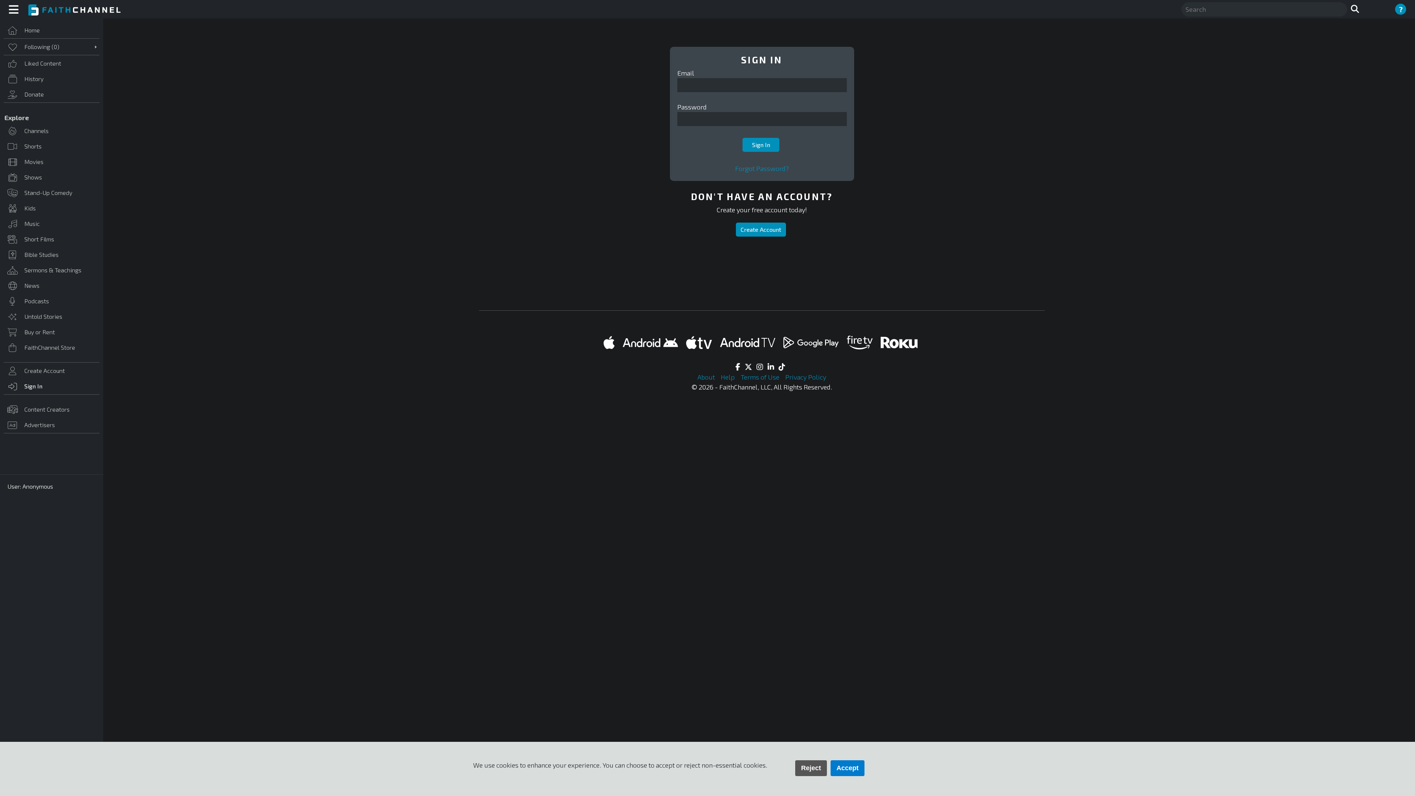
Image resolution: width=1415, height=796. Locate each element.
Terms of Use (761, 377)
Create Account (761, 229)
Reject (811, 768)
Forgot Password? (762, 168)
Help (728, 377)
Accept (847, 768)
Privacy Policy (805, 377)
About (707, 377)
